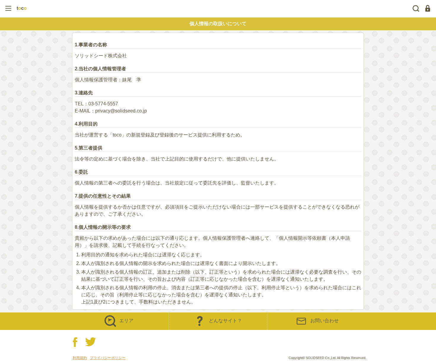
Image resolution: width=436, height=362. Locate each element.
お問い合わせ (324, 320)
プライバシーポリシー (107, 358)
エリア (126, 320)
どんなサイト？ (225, 320)
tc (22, 8)
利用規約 (80, 358)
